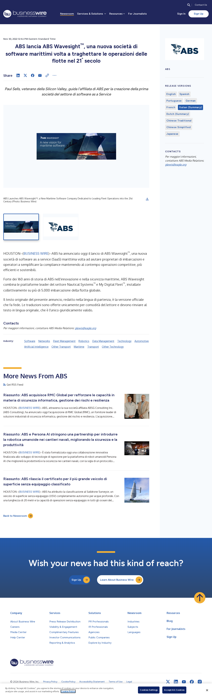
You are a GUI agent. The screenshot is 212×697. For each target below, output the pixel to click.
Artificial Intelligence (36, 346)
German (191, 100)
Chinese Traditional (178, 120)
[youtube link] (184, 681)
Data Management (103, 341)
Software (29, 341)
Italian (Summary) (190, 107)
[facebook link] (192, 682)
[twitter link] (168, 682)
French (170, 107)
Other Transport (61, 346)
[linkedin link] (176, 682)
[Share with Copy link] (47, 75)
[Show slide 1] (21, 227)
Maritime (79, 346)
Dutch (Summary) (177, 114)
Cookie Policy (68, 691)
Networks (44, 341)
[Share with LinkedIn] (18, 75)
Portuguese (174, 100)
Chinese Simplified (178, 127)
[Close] (207, 690)
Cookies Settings (149, 690)
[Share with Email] (40, 75)
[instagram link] (200, 682)
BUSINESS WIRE (36, 253)
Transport (93, 346)
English (171, 94)
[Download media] (147, 199)
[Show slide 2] (61, 227)
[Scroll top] (199, 597)
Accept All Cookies (174, 690)
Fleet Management (64, 341)
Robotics (84, 341)
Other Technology (113, 346)
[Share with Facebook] (32, 75)
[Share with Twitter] (25, 75)
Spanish (184, 94)
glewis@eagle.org (85, 328)
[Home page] (25, 14)
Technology (124, 341)
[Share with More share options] (54, 75)
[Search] (188, 4)
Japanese (172, 133)
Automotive (141, 341)
